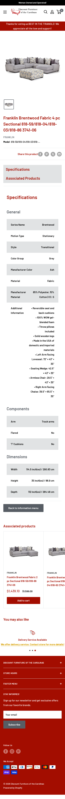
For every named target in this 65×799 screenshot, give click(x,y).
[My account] (52, 12)
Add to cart (23, 600)
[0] (59, 12)
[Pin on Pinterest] (46, 153)
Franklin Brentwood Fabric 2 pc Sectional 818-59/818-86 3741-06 (22, 581)
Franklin (8, 137)
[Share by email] (59, 153)
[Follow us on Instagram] (12, 751)
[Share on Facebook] (40, 153)
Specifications (18, 169)
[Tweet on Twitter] (53, 153)
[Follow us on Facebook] (5, 751)
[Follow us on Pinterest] (18, 751)
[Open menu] (5, 12)
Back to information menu (23, 508)
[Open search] (46, 12)
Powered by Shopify (12, 787)
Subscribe (14, 724)
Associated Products (23, 178)
